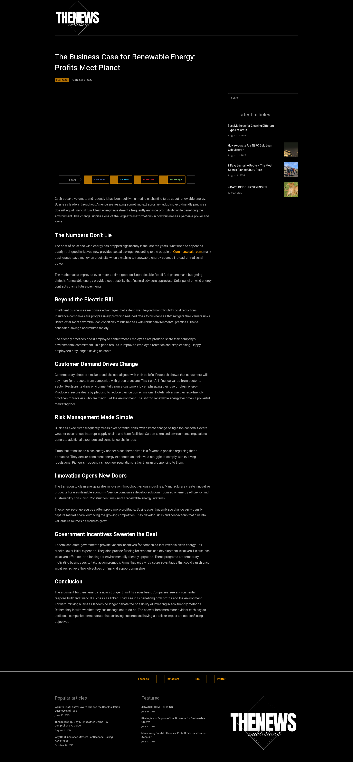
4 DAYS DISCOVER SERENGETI (247, 187)
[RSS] (189, 679)
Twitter (221, 679)
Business (62, 80)
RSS (197, 679)
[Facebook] (277, 17)
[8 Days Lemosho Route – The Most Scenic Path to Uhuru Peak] (291, 169)
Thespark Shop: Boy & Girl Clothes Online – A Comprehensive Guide (81, 724)
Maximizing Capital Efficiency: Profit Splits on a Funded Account (174, 735)
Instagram (173, 679)
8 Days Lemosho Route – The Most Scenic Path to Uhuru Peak (250, 167)
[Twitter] (295, 17)
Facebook (144, 679)
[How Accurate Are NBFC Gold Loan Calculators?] (291, 149)
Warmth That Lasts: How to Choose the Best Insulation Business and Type (87, 709)
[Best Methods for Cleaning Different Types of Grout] (291, 129)
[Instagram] (286, 17)
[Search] (294, 97)
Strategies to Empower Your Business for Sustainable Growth (173, 720)
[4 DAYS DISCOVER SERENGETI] (291, 189)
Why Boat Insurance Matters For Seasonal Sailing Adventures (84, 739)
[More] (191, 180)
